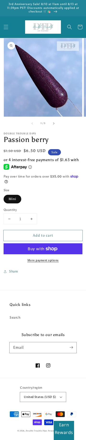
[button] (6, 27)
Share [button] (13, 271)
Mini (12, 199)
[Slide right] (53, 123)
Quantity (10, 210)
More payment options (43, 260)
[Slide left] (32, 123)
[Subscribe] (71, 347)
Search (15, 317)
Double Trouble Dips (36, 430)
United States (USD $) (40, 397)
